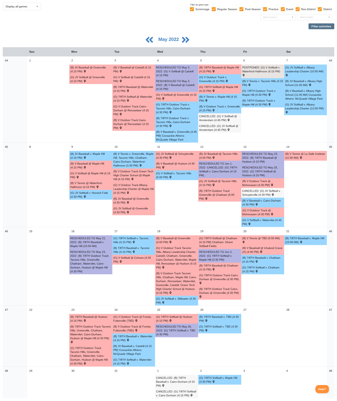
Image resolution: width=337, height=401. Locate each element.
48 (6, 370)
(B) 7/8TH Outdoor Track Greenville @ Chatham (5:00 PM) (216, 194)
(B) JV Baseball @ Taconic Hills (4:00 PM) (218, 155)
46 (6, 231)
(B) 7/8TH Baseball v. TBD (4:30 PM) (219, 318)
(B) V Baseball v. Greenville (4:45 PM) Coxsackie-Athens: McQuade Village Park (176, 135)
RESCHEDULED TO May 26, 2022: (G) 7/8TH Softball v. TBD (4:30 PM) (175, 330)
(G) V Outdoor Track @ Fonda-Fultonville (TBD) (132, 318)
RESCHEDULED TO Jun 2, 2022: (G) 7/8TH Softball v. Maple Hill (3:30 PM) (215, 255)
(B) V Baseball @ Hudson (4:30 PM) (175, 165)
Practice (273, 9)
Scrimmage (202, 9)
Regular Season (227, 9)
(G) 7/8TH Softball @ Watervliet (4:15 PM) (132, 98)
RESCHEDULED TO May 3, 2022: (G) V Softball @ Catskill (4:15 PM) (174, 71)
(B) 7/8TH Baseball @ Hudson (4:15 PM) (88, 318)
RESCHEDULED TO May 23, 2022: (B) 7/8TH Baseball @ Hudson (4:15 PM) (260, 157)
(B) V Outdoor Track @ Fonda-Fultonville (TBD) (132, 328)
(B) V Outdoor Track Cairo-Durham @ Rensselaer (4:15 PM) (131, 124)
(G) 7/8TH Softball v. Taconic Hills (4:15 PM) (131, 240)
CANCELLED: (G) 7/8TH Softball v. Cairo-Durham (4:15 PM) (176, 393)
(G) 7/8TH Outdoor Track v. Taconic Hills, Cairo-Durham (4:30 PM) (173, 108)
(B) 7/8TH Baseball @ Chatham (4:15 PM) (218, 267)
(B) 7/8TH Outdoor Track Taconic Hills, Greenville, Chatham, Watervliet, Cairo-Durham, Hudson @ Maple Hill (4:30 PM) (90, 332)
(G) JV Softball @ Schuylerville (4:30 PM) (175, 155)
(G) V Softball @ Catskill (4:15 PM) (131, 79)
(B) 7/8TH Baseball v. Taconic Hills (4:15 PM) (131, 249)
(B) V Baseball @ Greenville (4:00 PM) (173, 240)
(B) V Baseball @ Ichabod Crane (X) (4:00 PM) (262, 249)
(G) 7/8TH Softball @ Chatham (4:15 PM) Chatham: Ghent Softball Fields (218, 242)
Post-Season (253, 9)
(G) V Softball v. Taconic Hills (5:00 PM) (173, 175)
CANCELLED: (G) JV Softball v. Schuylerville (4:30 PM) (261, 192)
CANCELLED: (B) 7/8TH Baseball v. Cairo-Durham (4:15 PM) (175, 381)
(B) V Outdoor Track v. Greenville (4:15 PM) (219, 108)
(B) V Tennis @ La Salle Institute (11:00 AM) (305, 155)
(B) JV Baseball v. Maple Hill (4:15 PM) (87, 155)
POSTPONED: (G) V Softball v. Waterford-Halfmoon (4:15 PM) (261, 69)
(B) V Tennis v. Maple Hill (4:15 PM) (218, 98)
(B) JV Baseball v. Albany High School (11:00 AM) (303, 83)
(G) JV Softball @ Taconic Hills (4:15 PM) (218, 183)
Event (289, 9)
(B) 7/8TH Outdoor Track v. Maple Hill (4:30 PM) (259, 102)
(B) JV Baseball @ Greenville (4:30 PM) (131, 200)
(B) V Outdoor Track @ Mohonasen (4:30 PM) (256, 183)
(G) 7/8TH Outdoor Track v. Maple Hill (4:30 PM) (259, 92)
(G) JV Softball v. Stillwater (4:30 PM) (176, 300)
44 (6, 60)
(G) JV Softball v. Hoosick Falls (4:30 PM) (89, 194)
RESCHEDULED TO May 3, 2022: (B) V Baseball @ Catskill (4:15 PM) (175, 85)
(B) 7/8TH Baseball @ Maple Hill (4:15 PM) (219, 69)
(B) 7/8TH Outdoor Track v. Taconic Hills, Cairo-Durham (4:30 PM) (173, 122)
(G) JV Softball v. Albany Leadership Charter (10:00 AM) (304, 69)
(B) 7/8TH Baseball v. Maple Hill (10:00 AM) (304, 240)
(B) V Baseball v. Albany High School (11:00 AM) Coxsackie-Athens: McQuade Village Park (304, 94)
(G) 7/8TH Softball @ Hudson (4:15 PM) (174, 318)
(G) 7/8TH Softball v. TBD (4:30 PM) (218, 328)
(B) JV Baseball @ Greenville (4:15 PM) (88, 69)
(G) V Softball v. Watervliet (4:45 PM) (262, 222)
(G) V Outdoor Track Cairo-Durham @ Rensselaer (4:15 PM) (131, 110)
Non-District (308, 9)
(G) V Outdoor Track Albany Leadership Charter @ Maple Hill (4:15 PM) (133, 188)
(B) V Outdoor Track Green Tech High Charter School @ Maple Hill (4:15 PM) (133, 175)
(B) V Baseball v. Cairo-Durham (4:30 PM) (261, 202)
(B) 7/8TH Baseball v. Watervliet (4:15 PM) (132, 338)
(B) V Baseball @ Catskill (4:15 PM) (132, 69)
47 (6, 309)
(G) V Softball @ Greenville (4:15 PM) (176, 96)
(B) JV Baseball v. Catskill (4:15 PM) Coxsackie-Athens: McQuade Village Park (132, 349)
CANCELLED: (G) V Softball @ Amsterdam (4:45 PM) (218, 118)
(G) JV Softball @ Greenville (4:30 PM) (130, 210)
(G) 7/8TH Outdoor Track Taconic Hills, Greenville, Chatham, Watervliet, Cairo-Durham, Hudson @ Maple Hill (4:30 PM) (89, 355)
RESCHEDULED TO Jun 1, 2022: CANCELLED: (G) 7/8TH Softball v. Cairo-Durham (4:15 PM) (218, 169)
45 (6, 146)
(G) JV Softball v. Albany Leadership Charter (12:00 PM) (304, 106)
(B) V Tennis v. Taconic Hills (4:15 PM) (262, 83)
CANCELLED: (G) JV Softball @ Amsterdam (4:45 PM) (218, 127)
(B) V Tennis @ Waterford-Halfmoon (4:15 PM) (86, 185)
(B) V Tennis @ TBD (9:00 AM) (261, 238)
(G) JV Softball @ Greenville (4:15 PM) (87, 79)
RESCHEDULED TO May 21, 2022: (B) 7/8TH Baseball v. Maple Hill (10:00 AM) (88, 242)
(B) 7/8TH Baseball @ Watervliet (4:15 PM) (133, 88)
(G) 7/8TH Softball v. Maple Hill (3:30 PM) (218, 379)
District (327, 9)
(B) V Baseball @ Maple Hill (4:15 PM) (87, 165)
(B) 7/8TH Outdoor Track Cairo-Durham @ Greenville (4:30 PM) (219, 290)
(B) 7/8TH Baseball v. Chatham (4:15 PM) (261, 259)
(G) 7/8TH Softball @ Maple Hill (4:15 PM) (218, 88)
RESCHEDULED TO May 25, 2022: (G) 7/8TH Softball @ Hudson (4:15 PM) (260, 171)
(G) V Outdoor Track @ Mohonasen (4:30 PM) (256, 212)
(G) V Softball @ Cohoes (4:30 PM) (132, 259)
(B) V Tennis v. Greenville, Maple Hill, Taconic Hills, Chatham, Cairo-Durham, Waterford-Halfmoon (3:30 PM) (133, 159)
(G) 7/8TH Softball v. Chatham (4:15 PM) (260, 269)
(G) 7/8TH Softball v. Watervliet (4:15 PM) (132, 361)
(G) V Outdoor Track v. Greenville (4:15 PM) (213, 79)
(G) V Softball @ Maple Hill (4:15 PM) (90, 175)
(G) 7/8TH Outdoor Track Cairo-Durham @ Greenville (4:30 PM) (219, 277)
